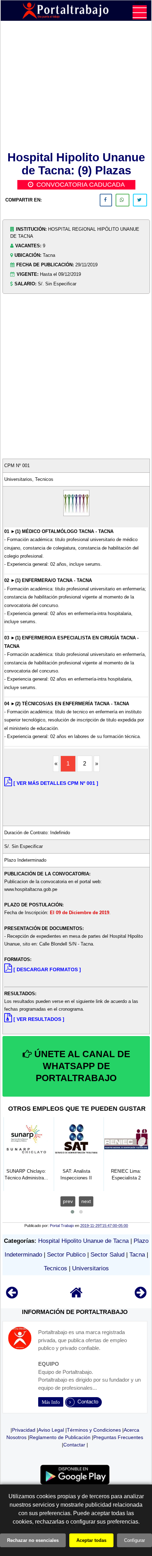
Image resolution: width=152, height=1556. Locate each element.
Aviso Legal (51, 1430)
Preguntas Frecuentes (118, 1437)
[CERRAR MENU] (140, 12)
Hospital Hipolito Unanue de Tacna (83, 1241)
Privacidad (23, 1430)
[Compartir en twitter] (140, 200)
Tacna (137, 1254)
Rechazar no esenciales (33, 1540)
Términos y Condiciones (94, 1430)
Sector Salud (107, 1254)
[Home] (76, 1295)
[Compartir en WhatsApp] (122, 200)
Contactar (74, 1444)
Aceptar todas (91, 1540)
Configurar (134, 1540)
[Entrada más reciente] (12, 1295)
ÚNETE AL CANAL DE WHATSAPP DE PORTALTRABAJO (81, 1066)
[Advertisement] (76, 87)
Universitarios (90, 1268)
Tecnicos (55, 1268)
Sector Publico (66, 1254)
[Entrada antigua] (140, 1295)
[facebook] (106, 200)
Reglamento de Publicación (59, 1437)
